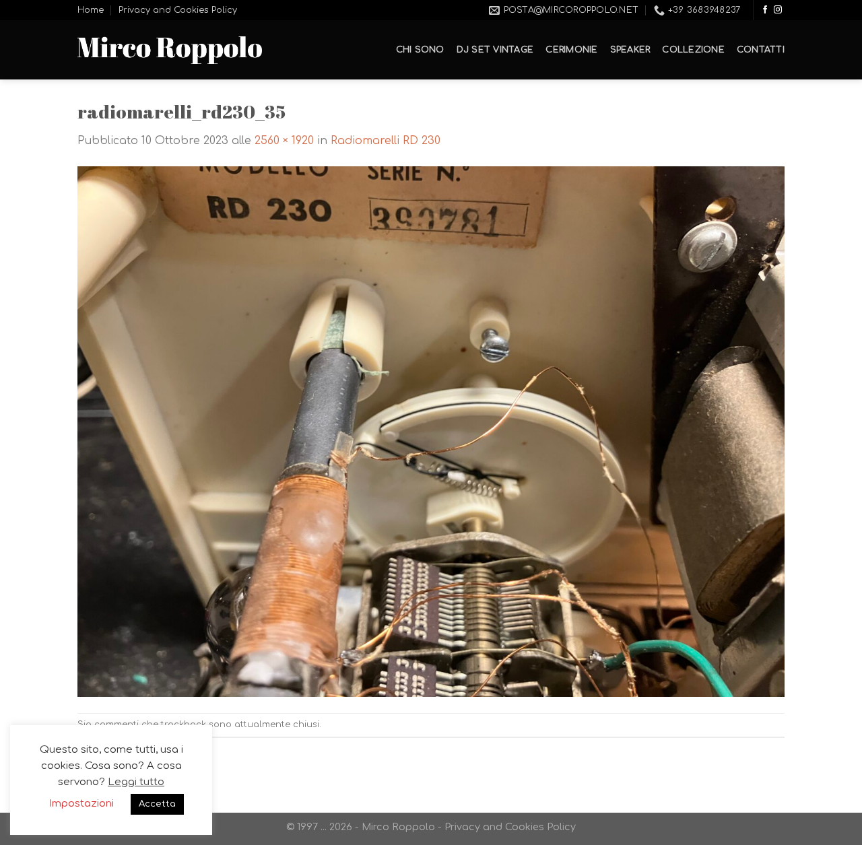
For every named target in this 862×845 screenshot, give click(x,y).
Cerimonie (571, 50)
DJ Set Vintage (495, 50)
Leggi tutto (136, 782)
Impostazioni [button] (81, 803)
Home (90, 10)
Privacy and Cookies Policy (178, 10)
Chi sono (420, 50)
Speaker (630, 50)
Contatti (761, 50)
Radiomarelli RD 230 (385, 141)
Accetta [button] (157, 804)
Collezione (693, 50)
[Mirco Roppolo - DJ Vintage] (169, 50)
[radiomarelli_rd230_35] (431, 431)
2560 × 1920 (284, 141)
